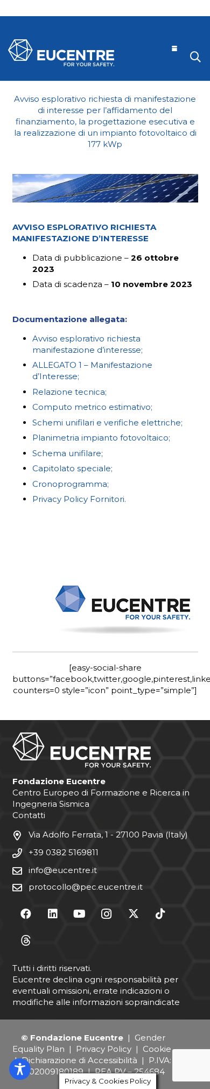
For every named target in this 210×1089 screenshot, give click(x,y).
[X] (133, 913)
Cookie (157, 1049)
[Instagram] (106, 913)
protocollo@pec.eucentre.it (86, 887)
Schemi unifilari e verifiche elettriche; (107, 422)
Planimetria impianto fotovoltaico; (101, 437)
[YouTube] (79, 913)
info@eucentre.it (63, 870)
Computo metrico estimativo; (92, 407)
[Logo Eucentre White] (61, 52)
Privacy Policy (103, 1049)
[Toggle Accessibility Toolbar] (20, 1069)
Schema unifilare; (67, 453)
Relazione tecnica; (69, 392)
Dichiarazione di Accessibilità (79, 1060)
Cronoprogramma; (70, 484)
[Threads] (25, 940)
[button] (174, 48)
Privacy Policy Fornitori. (79, 499)
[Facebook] (25, 913)
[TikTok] (160, 913)
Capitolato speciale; (72, 468)
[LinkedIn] (52, 913)
